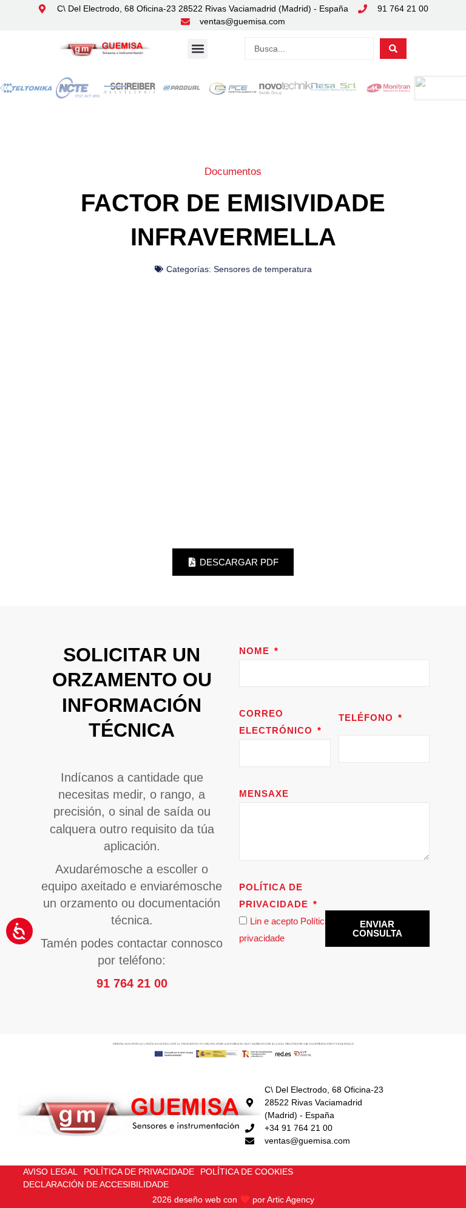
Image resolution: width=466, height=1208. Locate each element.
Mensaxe (264, 793)
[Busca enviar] (393, 48)
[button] (197, 49)
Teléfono (367, 717)
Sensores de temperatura (263, 269)
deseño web (197, 1199)
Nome (255, 651)
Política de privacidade (275, 895)
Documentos (233, 171)
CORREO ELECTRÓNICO (277, 721)
